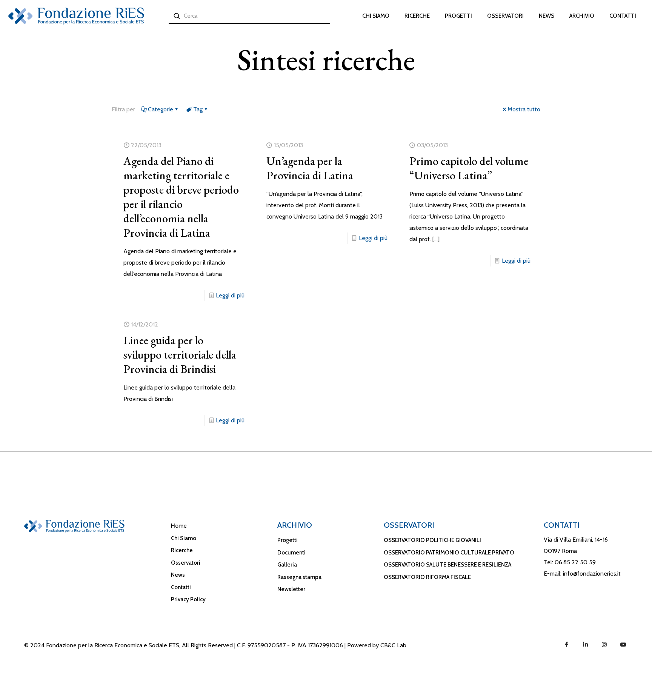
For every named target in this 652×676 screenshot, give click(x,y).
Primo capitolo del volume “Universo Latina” (468, 168)
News (178, 574)
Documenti (291, 552)
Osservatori (185, 562)
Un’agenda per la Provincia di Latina (309, 168)
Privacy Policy (188, 599)
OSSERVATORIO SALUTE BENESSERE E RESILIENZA (447, 564)
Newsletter (291, 589)
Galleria (287, 564)
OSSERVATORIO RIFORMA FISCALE (427, 577)
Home (179, 525)
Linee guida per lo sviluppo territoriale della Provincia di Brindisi (179, 354)
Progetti (287, 540)
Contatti (181, 587)
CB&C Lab (393, 645)
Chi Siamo (183, 538)
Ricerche (182, 550)
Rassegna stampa (299, 577)
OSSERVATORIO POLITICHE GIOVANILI (432, 540)
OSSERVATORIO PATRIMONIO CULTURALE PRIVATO (449, 552)
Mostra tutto (523, 109)
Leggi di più (230, 295)
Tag (198, 109)
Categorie (160, 109)
